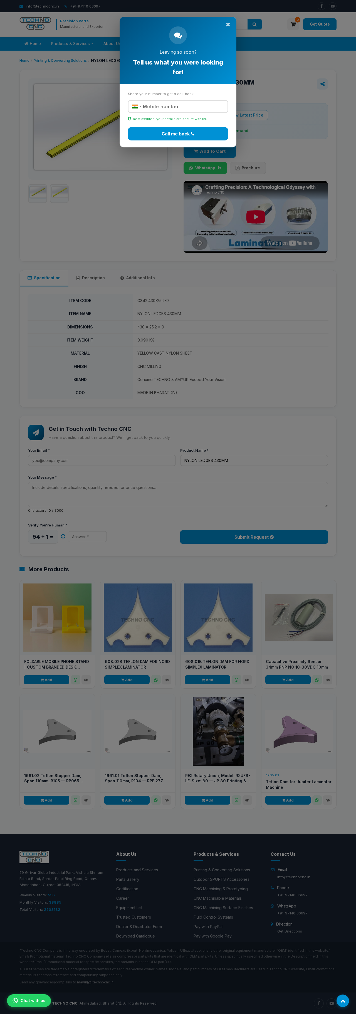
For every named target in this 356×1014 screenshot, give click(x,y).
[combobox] (135, 106)
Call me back (176, 134)
